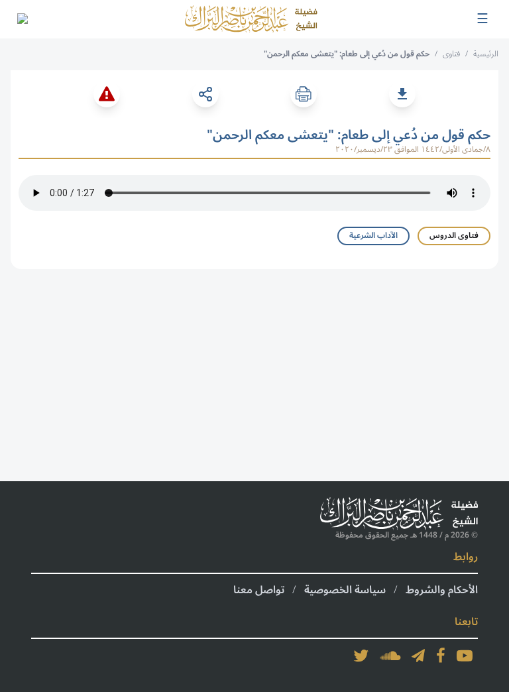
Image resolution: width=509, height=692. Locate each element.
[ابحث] (22, 19)
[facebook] (440, 655)
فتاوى (451, 54)
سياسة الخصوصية (345, 590)
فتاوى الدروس (454, 235)
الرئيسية (485, 54)
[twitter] (361, 655)
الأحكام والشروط (442, 590)
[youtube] (465, 655)
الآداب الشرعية (373, 235)
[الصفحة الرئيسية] (251, 19)
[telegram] (418, 655)
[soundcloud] (390, 655)
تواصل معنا (258, 590)
